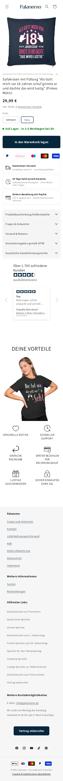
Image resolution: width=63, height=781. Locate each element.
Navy (27, 119)
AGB (9, 543)
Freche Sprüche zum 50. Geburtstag (27, 643)
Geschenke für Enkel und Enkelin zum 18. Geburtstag (28, 74)
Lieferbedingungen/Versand (23, 536)
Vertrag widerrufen (17, 682)
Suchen (11, 584)
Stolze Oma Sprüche (18, 619)
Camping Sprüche (17, 658)
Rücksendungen (16, 591)
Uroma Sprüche (16, 627)
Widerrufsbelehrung (18, 550)
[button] (7, 6)
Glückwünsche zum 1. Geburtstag (26, 635)
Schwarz (12, 120)
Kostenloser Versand (30, 106)
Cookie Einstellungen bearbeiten (31, 774)
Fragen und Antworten (20, 521)
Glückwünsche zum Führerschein (25, 674)
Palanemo (22, 770)
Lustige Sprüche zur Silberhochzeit (26, 666)
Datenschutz (14, 558)
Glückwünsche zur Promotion (24, 611)
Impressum (13, 565)
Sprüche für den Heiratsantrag (24, 651)
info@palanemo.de (27, 703)
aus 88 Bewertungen (25, 279)
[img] (33, 274)
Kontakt (11, 528)
